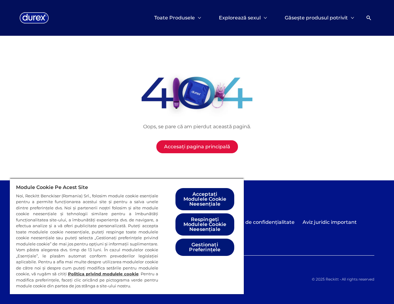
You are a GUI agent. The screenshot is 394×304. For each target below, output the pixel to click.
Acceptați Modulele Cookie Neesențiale (204, 199)
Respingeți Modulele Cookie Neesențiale (204, 224)
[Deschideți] (368, 17)
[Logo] (34, 17)
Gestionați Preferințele (204, 247)
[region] (127, 236)
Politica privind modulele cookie (103, 273)
